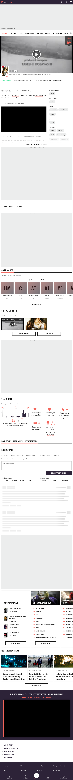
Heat (37, 615)
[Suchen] (62, 2)
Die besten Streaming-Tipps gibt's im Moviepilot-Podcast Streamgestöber (37, 80)
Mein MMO (56, 770)
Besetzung (39, 33)
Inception (38, 612)
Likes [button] (54, 481)
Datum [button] (44, 481)
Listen (66, 33)
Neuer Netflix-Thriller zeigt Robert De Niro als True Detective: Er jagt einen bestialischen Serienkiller (38, 676)
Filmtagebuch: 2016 (15, 608)
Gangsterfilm (63, 110)
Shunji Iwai (39, 95)
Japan (52, 93)
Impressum (7, 766)
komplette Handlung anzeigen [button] (36, 145)
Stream (13, 33)
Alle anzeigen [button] (36, 304)
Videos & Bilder (9, 310)
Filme (7, 28)
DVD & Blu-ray (57, 33)
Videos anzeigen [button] (24, 334)
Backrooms (69, 634)
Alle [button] (7, 481)
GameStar (23, 770)
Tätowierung (54, 139)
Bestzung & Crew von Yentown (11, 275)
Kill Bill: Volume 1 (40, 634)
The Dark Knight (40, 608)
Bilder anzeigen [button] (49, 334)
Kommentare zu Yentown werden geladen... (15, 459)
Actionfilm (53, 110)
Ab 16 (52, 101)
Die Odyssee (69, 612)
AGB (21, 766)
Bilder (47, 33)
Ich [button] (30, 481)
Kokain (52, 130)
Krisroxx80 (14, 627)
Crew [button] (42, 280)
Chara (17, 98)
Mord (52, 135)
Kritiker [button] (22, 481)
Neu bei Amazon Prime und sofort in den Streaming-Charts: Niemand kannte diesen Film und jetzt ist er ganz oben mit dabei (14, 676)
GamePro (39, 770)
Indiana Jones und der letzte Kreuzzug (46, 637)
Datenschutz (40, 766)
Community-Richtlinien (23, 455)
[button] (9, 778)
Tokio (52, 122)
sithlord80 (13, 621)
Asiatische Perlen (15, 633)
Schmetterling (61, 135)
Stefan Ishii (14, 611)
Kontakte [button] (14, 481)
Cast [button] (30, 280)
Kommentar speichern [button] (58, 473)
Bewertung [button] (65, 481)
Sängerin (60, 130)
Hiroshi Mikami (6, 98)
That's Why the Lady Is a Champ (36, 697)
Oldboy (37, 628)
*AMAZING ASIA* (14, 624)
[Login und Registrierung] (66, 2)
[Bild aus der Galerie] (36, 324)
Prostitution (64, 139)
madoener (14, 635)
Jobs (5, 770)
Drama (52, 114)
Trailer (21, 33)
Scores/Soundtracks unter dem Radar (17, 617)
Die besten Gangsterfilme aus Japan (50, 432)
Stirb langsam (39, 618)
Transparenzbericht (59, 766)
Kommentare (29, 33)
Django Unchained (40, 631)
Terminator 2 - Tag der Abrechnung (45, 624)
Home (3, 28)
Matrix (37, 621)
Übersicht (5, 33)
